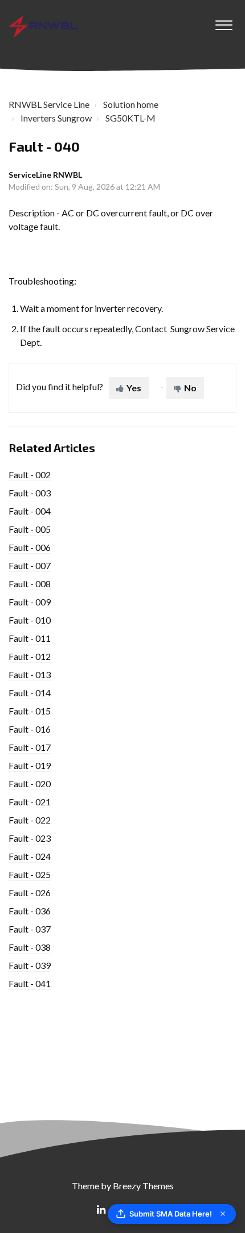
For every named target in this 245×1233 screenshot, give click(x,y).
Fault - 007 (30, 565)
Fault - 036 (30, 910)
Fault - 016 (30, 729)
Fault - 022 (30, 819)
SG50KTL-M (130, 117)
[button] (223, 22)
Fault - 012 (30, 656)
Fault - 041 (30, 983)
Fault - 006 (30, 547)
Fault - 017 (30, 747)
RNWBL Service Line (49, 104)
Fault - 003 (30, 492)
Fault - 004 (30, 510)
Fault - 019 (30, 765)
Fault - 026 (30, 892)
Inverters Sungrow (56, 117)
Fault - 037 (30, 928)
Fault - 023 (30, 838)
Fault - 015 (30, 710)
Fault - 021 (30, 801)
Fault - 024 (30, 856)
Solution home (130, 104)
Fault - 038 (30, 947)
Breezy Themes (143, 1185)
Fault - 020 (30, 783)
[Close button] (223, 1214)
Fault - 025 (30, 874)
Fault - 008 (30, 583)
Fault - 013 (30, 674)
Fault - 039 (30, 965)
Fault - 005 (30, 529)
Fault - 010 (30, 620)
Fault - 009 (30, 601)
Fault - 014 (30, 692)
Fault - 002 (30, 474)
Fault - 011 (30, 638)
